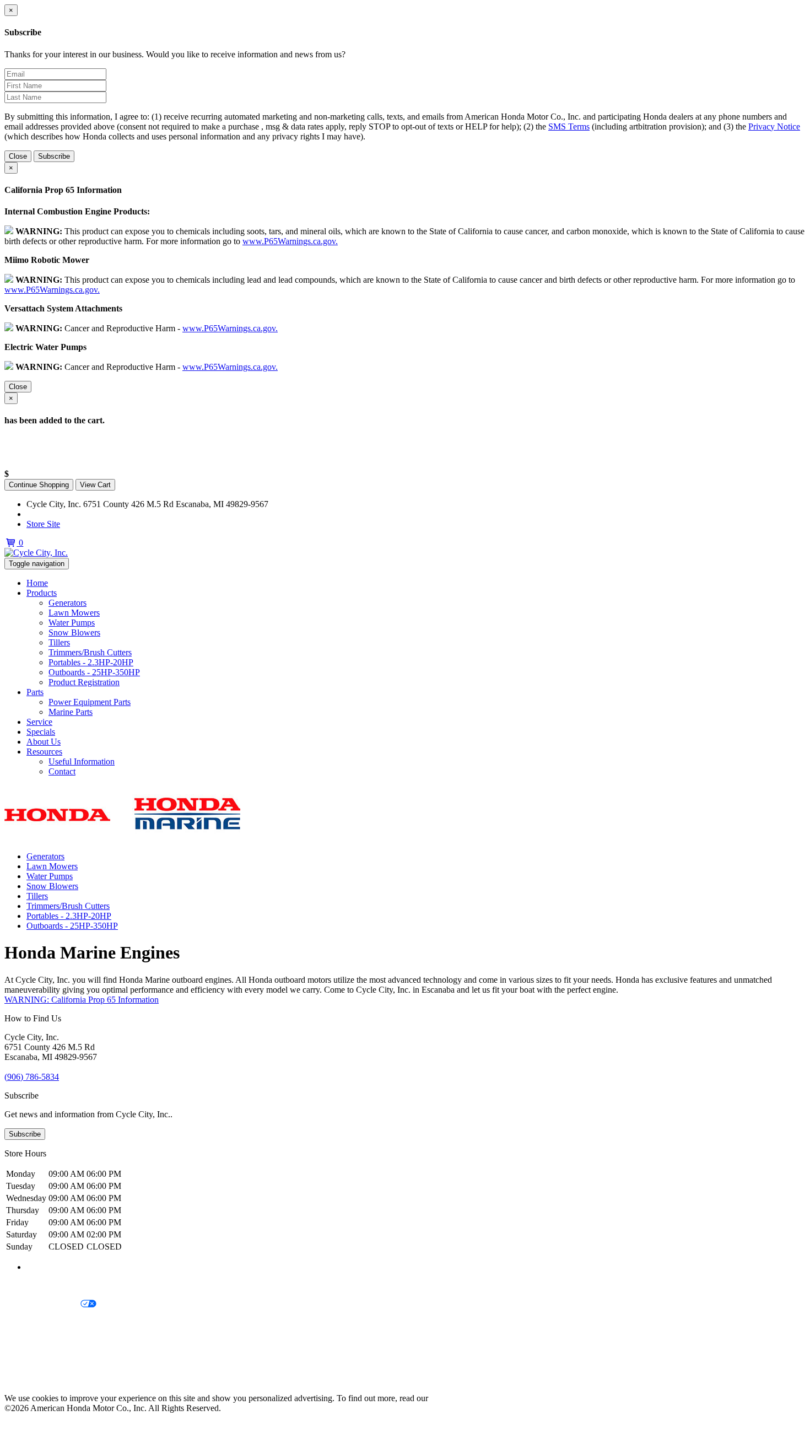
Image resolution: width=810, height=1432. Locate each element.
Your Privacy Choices (42, 1304)
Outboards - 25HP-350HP (94, 672)
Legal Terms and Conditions (53, 1323)
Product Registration (84, 682)
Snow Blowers (74, 632)
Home (37, 583)
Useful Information (81, 761)
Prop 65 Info (26, 1360)
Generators (67, 602)
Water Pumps (71, 622)
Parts (35, 692)
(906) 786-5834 (53, 514)
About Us (43, 741)
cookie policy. (454, 1398)
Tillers (59, 642)
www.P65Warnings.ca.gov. (290, 241)
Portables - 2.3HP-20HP (90, 662)
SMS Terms (569, 126)
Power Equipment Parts (89, 702)
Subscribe (54, 156)
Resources (44, 751)
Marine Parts (70, 712)
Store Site (43, 524)
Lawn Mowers (74, 612)
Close (18, 156)
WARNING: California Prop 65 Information (81, 999)
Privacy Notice (774, 126)
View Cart (95, 485)
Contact (61, 771)
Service (39, 721)
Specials (40, 731)
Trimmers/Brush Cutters (90, 652)
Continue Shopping (39, 485)
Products (41, 592)
